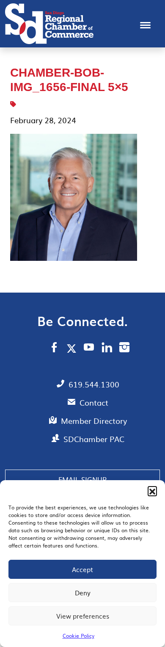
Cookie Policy (78, 635)
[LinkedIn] (107, 348)
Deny (83, 592)
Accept (82, 569)
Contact (94, 402)
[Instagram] (124, 348)
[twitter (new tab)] (73, 348)
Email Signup (82, 479)
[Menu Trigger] (145, 24)
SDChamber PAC (93, 439)
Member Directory (94, 420)
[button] (152, 491)
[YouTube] (89, 348)
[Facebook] (54, 348)
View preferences (82, 616)
